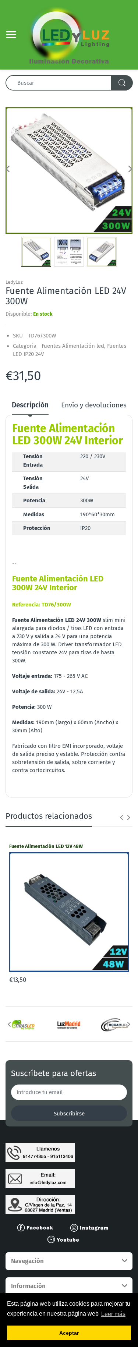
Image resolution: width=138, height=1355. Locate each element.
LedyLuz (14, 282)
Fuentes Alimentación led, (74, 346)
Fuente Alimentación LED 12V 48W (46, 846)
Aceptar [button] (69, 1333)
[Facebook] (38, 1227)
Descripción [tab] (30, 405)
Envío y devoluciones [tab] (94, 405)
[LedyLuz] (69, 34)
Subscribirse (69, 1113)
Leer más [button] (113, 1314)
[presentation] (121, 817)
